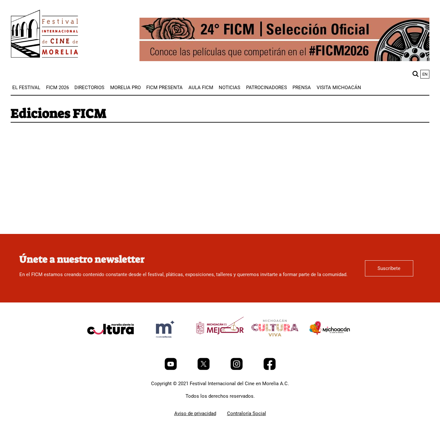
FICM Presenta (164, 87)
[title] (110, 344)
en (424, 74)
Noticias (229, 87)
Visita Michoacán (339, 87)
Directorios (89, 87)
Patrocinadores (266, 87)
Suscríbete (389, 268)
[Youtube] (171, 368)
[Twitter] (204, 368)
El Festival (26, 87)
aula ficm (200, 87)
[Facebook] (269, 368)
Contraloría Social (246, 413)
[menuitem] (26, 87)
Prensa (301, 87)
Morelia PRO (125, 87)
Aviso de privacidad (195, 413)
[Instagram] (237, 368)
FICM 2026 (57, 87)
